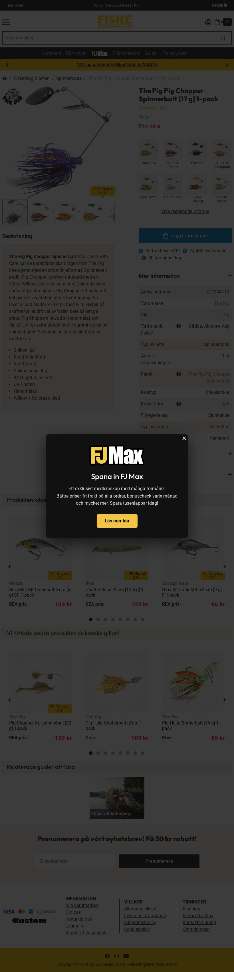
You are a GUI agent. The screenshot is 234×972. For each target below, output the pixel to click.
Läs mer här (117, 521)
